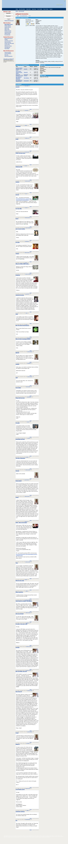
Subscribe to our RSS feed (8, 58)
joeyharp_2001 (28, 646)
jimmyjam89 (26, 85)
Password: (8, 16)
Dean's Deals (45, 9)
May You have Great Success (22, 325)
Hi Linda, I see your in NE (21, 624)
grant (26, 193)
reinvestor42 (26, 80)
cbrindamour (27, 241)
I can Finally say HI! (20, 789)
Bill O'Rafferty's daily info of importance (19, 77)
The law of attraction (20, 458)
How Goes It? (19, 691)
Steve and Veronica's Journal (19, 75)
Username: (8, 13)
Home (17, 9)
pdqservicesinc (27, 217)
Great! (17, 732)
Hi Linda (17, 242)
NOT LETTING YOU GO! (21, 671)
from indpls (18, 387)
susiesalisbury (29, 396)
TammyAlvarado (28, 227)
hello (17, 314)
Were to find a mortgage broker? (23, 339)
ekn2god (25, 165)
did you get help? (20, 613)
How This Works (22, 9)
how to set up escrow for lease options (19, 72)
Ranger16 (26, 72)
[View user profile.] (18, 25)
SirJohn (26, 262)
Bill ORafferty (26, 77)
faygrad (28, 421)
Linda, (17, 139)
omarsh (26, 579)
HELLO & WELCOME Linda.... (22, 263)
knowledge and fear (20, 439)
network (17, 86)
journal (17, 194)
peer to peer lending (20, 228)
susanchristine (26, 479)
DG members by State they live (19, 81)
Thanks (17, 253)
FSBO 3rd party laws (20, 153)
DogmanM (26, 110)
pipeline (26, 125)
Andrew (17, 182)
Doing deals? (19, 480)
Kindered (18, 275)
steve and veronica (26, 75)
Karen (17, 218)
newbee (17, 364)
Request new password (9, 20)
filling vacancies (19, 592)
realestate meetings (20, 811)
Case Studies (39, 9)
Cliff (17, 377)
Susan (17, 497)
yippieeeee (18, 126)
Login (31, 109)
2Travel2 (26, 207)
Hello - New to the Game (21, 522)
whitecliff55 (29, 363)
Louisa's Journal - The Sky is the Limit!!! (19, 69)
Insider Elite (28, 9)
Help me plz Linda (20, 580)
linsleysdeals (28, 386)
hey (16, 820)
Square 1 (18, 744)
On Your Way (19, 208)
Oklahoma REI (19, 166)
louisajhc (25, 69)
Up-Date (17, 647)
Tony (17, 562)
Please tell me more (20, 397)
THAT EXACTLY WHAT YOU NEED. (24, 601)
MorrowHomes (27, 819)
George (17, 470)
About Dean (34, 9)
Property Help (27, 788)
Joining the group (20, 295)
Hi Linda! (18, 111)
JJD (26, 324)
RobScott (27, 622)
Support (50, 9)
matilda (27, 810)
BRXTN (17, 352)
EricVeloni (27, 743)
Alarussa (26, 521)
